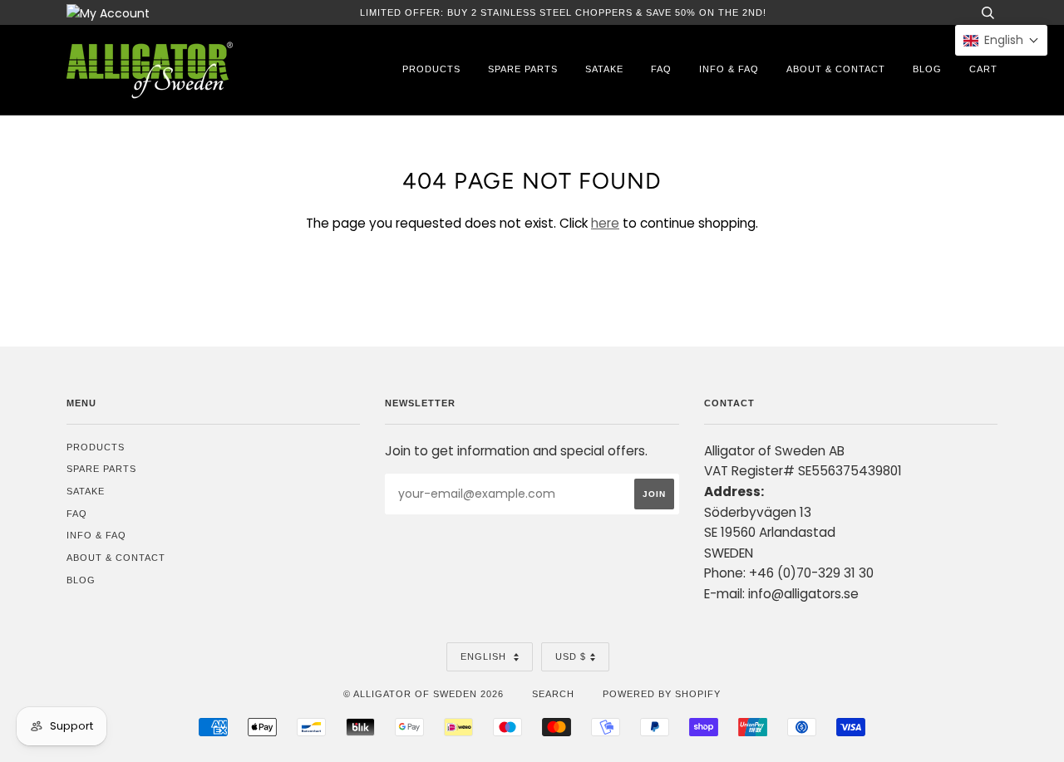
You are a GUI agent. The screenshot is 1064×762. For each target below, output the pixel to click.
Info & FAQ (729, 69)
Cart (983, 69)
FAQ (661, 69)
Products (431, 69)
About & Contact (835, 69)
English (485, 656)
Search (553, 694)
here (605, 223)
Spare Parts (523, 69)
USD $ (570, 656)
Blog (927, 69)
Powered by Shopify (662, 694)
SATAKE (604, 69)
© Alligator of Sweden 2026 (423, 694)
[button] (1001, 40)
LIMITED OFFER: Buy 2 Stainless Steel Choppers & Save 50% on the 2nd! (563, 12)
